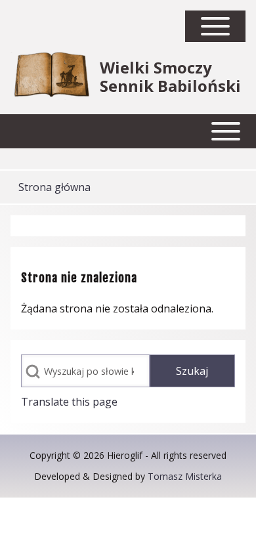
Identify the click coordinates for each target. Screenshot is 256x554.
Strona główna (54, 187)
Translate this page (69, 401)
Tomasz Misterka (185, 476)
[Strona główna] (51, 77)
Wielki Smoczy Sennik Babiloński (170, 76)
